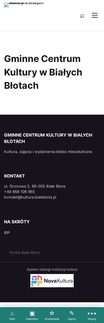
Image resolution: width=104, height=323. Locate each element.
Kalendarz (32, 315)
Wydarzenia (52, 315)
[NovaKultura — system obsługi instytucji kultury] (52, 280)
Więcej (91, 315)
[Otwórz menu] (95, 15)
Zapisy (72, 315)
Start (12, 315)
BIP (7, 232)
